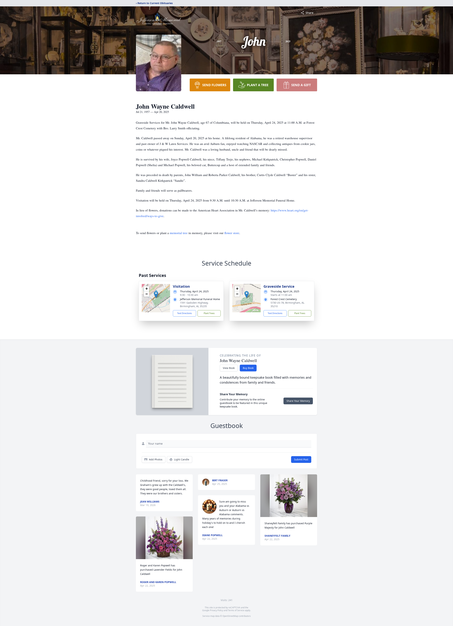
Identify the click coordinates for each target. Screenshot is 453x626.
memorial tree (179, 233)
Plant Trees (209, 313)
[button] (156, 294)
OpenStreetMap (230, 616)
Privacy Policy (216, 610)
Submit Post (301, 459)
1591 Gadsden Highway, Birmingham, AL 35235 (194, 304)
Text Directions (184, 313)
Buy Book (248, 368)
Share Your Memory (298, 401)
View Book (229, 368)
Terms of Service (236, 610)
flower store (231, 233)
